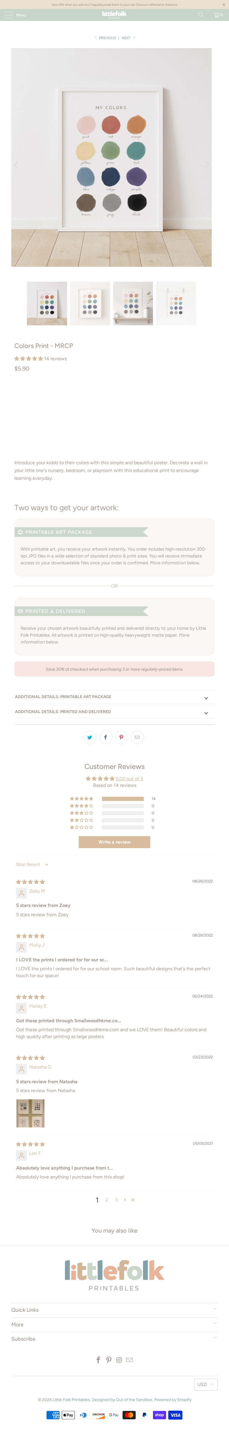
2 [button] (107, 1200)
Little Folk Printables (71, 1399)
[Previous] (17, 165)
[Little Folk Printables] (114, 15)
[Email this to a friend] (137, 737)
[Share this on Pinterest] (121, 737)
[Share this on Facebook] (105, 737)
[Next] (206, 165)
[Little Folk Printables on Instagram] (119, 1360)
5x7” (79, 394)
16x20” (138, 394)
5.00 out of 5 (129, 778)
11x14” (117, 394)
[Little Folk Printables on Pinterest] (109, 1360)
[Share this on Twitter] (90, 737)
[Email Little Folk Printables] (129, 1360)
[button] (28, 358)
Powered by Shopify (172, 1399)
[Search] (201, 15)
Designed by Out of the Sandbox (122, 1399)
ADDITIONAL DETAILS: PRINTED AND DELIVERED (63, 711)
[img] (30, 882)
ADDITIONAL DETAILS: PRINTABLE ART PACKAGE (63, 696)
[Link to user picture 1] (30, 1113)
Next (126, 38)
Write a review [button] (114, 842)
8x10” (97, 394)
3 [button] (116, 1200)
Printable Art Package (42, 394)
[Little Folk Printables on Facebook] (98, 1360)
